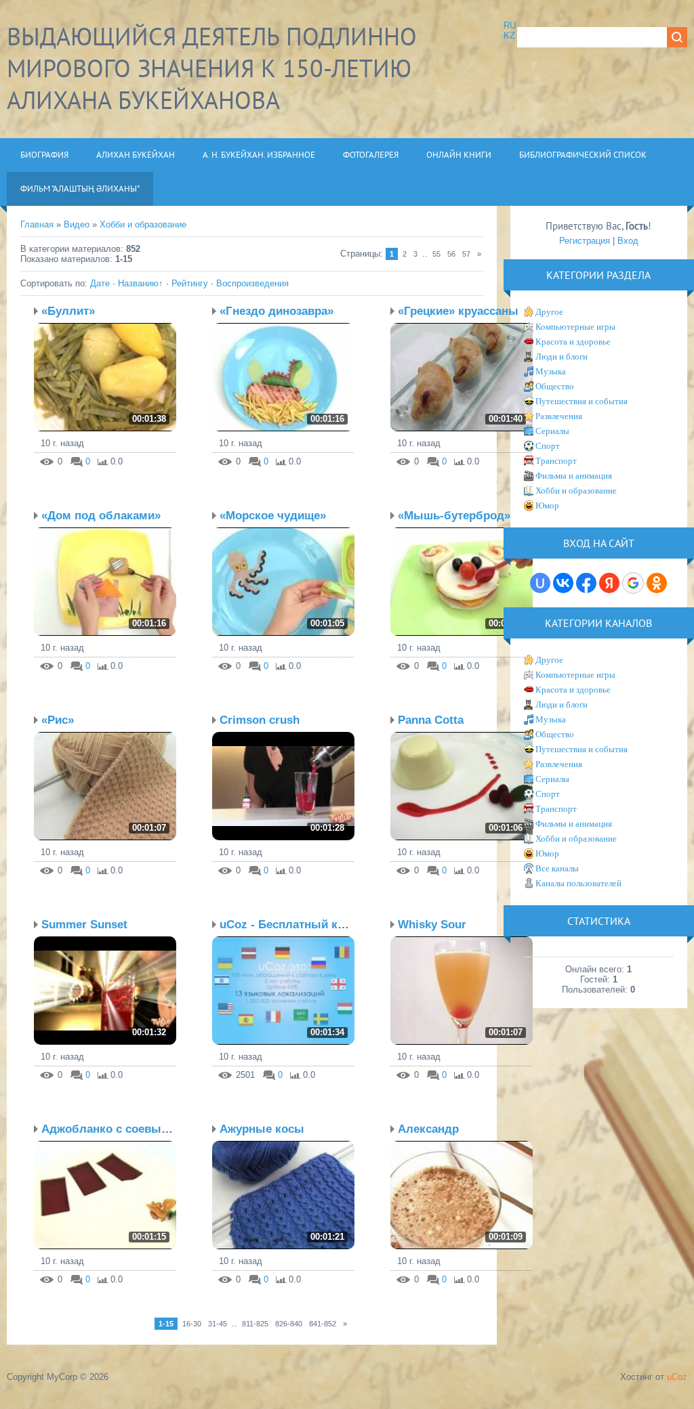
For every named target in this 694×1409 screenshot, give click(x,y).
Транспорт (556, 461)
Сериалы (552, 431)
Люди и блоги (561, 356)
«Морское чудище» (273, 515)
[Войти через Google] (633, 583)
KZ (509, 35)
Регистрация (584, 241)
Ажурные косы (262, 1129)
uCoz (677, 1377)
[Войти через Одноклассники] (657, 583)
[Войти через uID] (540, 583)
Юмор (547, 505)
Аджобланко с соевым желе (121, 1129)
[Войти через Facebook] (586, 583)
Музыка (550, 371)
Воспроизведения (252, 283)
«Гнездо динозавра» (276, 311)
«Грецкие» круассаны (458, 311)
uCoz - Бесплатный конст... (296, 924)
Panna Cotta (431, 720)
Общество (554, 386)
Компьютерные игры (575, 327)
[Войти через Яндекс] (609, 583)
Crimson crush (260, 720)
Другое (549, 312)
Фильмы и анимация (573, 476)
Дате (100, 283)
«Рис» (57, 720)
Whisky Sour (432, 924)
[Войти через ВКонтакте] (563, 583)
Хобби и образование (143, 224)
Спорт (547, 446)
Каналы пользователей (578, 883)
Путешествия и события (581, 401)
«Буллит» (68, 311)
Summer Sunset (84, 924)
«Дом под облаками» (101, 515)
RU (510, 25)
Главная (37, 224)
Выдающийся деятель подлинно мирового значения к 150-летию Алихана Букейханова (212, 68)
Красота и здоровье (573, 342)
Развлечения (558, 416)
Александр (428, 1129)
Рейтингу (189, 283)
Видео (76, 224)
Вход (627, 241)
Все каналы (557, 868)
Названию (138, 283)
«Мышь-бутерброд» (454, 515)
